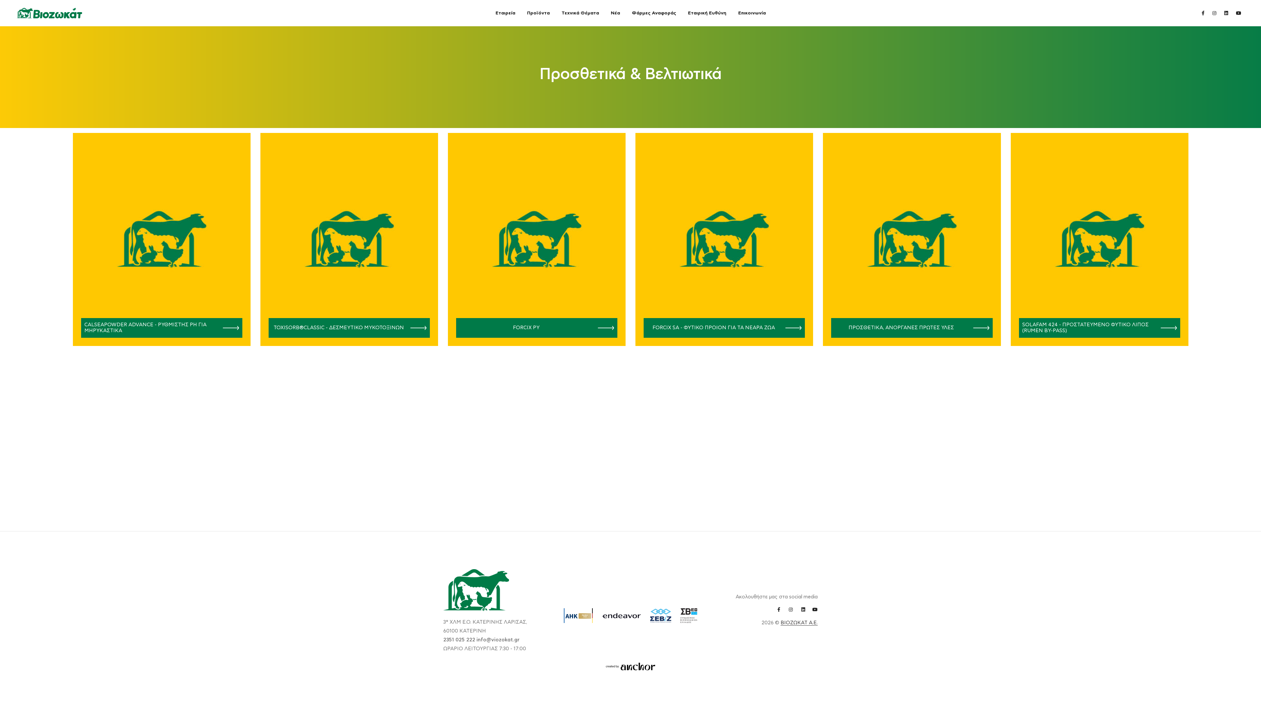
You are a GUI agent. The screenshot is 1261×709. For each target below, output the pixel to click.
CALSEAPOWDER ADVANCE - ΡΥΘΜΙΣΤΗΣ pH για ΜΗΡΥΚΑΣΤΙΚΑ (145, 327)
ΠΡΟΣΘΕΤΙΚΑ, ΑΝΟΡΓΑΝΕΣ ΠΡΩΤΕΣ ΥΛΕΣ (901, 327)
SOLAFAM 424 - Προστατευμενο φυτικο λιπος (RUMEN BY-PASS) (1085, 327)
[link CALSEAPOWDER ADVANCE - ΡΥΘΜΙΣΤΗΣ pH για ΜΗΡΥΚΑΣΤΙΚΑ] (228, 328)
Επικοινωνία (752, 13)
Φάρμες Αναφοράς (654, 13)
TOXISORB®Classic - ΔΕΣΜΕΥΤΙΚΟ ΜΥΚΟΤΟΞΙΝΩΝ (339, 327)
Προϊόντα (538, 13)
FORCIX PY (526, 327)
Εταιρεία (505, 13)
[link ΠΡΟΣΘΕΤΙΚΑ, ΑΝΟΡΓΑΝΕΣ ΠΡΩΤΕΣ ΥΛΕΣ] (978, 328)
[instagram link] (1214, 13)
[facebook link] (1203, 13)
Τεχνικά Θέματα (580, 13)
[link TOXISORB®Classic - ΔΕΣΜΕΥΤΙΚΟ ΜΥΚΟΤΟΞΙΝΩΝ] (416, 328)
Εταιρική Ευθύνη (707, 13)
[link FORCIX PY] (603, 328)
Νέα (615, 13)
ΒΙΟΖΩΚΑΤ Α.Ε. (799, 622)
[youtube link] (1239, 13)
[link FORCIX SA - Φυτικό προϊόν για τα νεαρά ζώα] (791, 328)
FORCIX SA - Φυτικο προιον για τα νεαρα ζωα (714, 327)
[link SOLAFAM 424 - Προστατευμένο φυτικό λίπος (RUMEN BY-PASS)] (1166, 328)
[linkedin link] (1226, 13)
